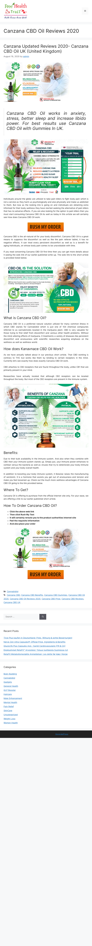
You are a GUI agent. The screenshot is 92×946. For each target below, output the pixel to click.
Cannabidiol (12, 591)
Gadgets (8, 682)
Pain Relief (9, 706)
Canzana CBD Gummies (55, 595)
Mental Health (10, 702)
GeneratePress (61, 734)
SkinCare (8, 710)
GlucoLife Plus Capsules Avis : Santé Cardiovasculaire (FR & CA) (34, 646)
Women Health (11, 723)
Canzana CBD (13, 595)
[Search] (42, 617)
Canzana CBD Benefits (32, 595)
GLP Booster (10, 690)
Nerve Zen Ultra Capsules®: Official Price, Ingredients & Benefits (34, 642)
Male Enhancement (13, 698)
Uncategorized (11, 714)
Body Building (10, 674)
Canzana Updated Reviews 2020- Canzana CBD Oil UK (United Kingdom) (46, 49)
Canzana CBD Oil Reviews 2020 (25, 599)
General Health (11, 686)
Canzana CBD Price (51, 599)
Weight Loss (9, 719)
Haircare (8, 694)
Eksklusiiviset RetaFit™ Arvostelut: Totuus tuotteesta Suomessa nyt (36, 650)
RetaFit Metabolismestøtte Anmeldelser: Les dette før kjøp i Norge (36, 654)
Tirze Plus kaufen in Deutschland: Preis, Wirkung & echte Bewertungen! (38, 638)
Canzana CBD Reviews (72, 599)
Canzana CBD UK (12, 602)
